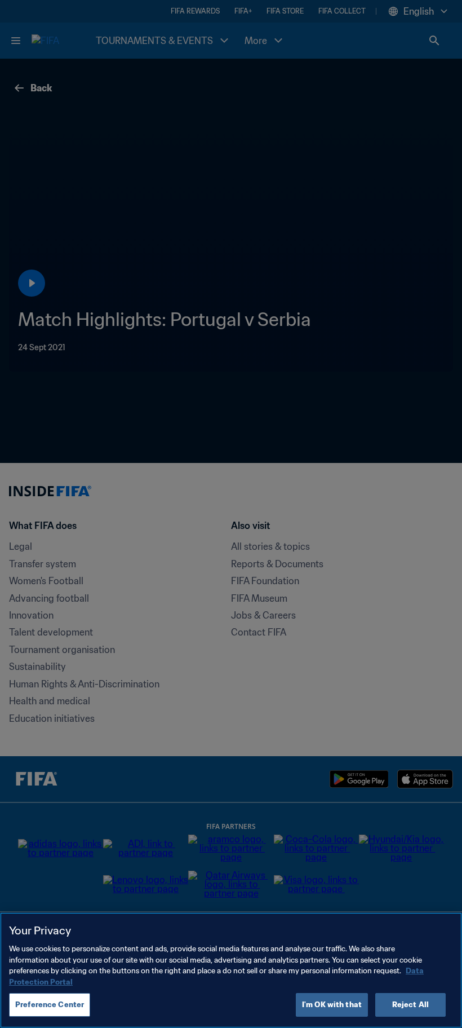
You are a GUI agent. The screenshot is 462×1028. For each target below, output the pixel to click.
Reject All (410, 1004)
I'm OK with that (332, 1004)
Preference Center (49, 1004)
